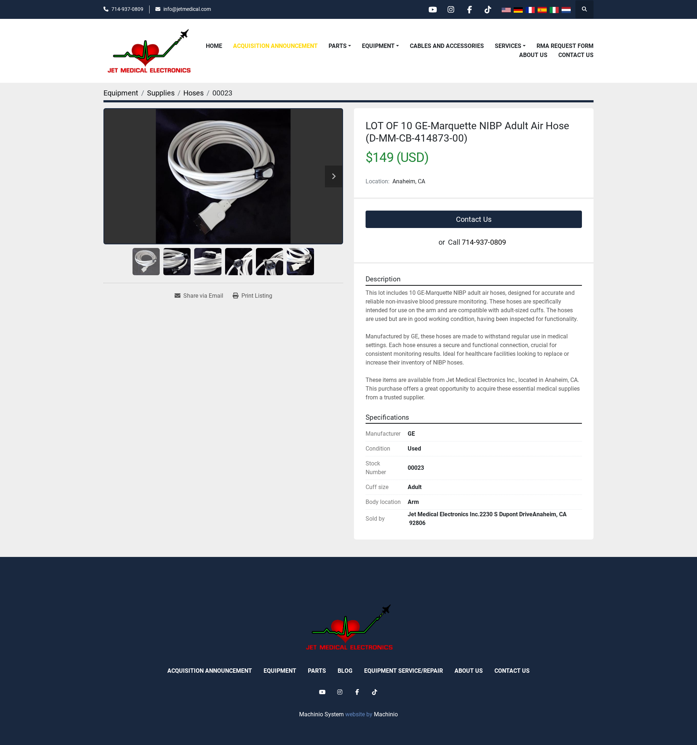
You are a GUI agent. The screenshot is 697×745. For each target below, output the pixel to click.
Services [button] (508, 45)
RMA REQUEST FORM (565, 45)
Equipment (378, 45)
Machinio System (321, 714)
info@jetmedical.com (187, 9)
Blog (345, 670)
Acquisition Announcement (275, 45)
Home (214, 45)
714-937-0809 (127, 9)
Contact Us (576, 55)
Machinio (386, 714)
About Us (533, 55)
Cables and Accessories (447, 45)
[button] (380, 46)
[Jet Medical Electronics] (348, 626)
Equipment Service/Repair (403, 670)
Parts (338, 45)
